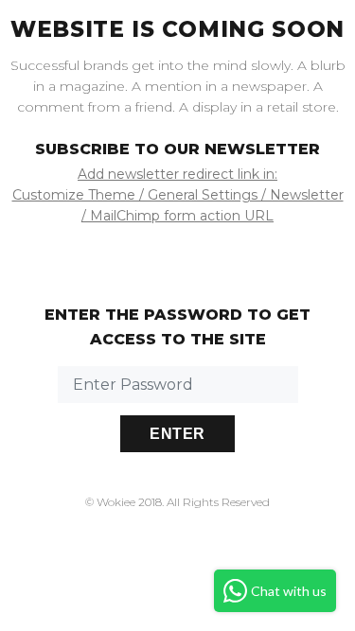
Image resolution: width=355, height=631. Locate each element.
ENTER (177, 434)
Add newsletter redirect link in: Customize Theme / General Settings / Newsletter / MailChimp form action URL (178, 195)
